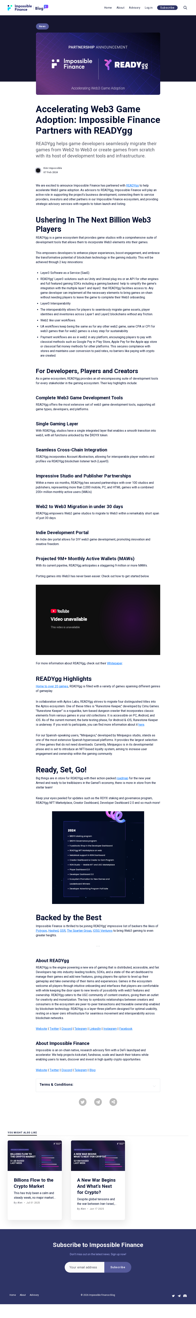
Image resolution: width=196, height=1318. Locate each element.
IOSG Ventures (103, 930)
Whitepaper (114, 663)
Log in (149, 7)
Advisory (134, 7)
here (141, 724)
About (121, 7)
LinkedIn (95, 1029)
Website (41, 1029)
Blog (92, 1070)
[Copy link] (113, 1102)
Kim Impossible (52, 168)
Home (108, 7)
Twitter (54, 1029)
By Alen (18, 1202)
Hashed (53, 930)
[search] (185, 8)
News (42, 26)
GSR (63, 930)
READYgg (132, 185)
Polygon (41, 930)
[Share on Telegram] (98, 1102)
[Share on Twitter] (83, 1102)
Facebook (125, 1029)
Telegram (80, 1029)
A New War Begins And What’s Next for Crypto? (96, 1186)
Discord (66, 1029)
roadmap (122, 778)
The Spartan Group (79, 930)
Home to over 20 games (52, 686)
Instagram (110, 1029)
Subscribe (167, 7)
